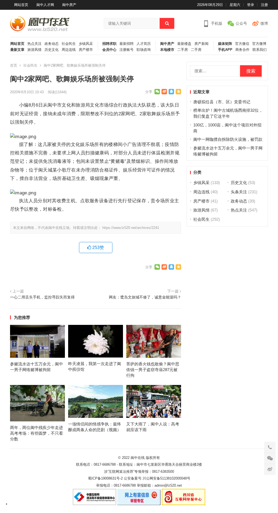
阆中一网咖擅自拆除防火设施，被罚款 (228, 139)
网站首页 (21, 5)
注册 (264, 5)
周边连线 (69, 50)
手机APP (225, 50)
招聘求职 (109, 44)
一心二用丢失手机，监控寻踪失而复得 (42, 297)
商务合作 (242, 50)
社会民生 (69, 44)
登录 (250, 5)
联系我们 (259, 50)
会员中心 (109, 50)
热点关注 (34, 44)
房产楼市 (86, 50)
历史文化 (52, 50)
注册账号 (126, 50)
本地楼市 (167, 50)
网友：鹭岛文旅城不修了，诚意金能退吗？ (145, 297)
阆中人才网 (45, 5)
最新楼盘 (184, 44)
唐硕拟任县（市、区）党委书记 (221, 102)
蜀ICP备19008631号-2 (105, 478)
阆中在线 (138, 458)
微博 (264, 23)
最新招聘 (126, 44)
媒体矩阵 (225, 44)
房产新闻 (201, 44)
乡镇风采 (86, 44)
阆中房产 (69, 5)
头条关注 (239, 191)
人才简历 (144, 44)
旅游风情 (34, 50)
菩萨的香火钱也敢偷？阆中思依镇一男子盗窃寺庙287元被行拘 (152, 370)
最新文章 (17, 50)
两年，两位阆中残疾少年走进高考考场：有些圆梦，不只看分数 (36, 433)
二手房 (182, 50)
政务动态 (52, 44)
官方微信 (242, 44)
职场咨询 (144, 50)
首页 (13, 65)
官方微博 (259, 44)
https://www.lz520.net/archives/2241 (130, 228)
